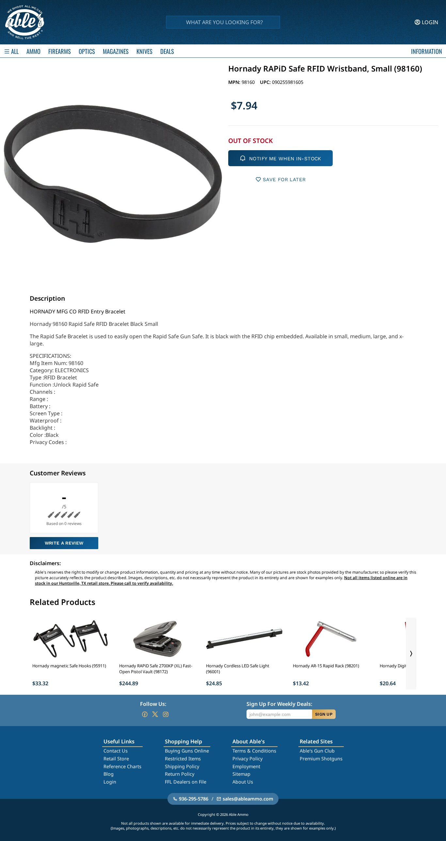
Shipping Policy (182, 766)
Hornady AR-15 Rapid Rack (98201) (326, 666)
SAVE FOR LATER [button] (284, 179)
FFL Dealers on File (185, 782)
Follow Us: (153, 703)
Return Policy (179, 774)
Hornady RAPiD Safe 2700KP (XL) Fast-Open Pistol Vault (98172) (155, 668)
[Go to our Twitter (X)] (155, 714)
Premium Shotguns (321, 758)
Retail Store (116, 758)
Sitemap (241, 774)
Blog (109, 774)
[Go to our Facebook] (144, 714)
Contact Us (116, 751)
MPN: (235, 82)
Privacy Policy (247, 758)
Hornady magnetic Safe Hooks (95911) (69, 666)
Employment (246, 766)
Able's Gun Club (317, 751)
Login (110, 782)
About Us (242, 782)
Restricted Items (183, 758)
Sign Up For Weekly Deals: (279, 703)
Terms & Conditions (254, 751)
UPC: (266, 82)
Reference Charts (122, 766)
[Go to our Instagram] (165, 714)
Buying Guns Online (187, 751)
